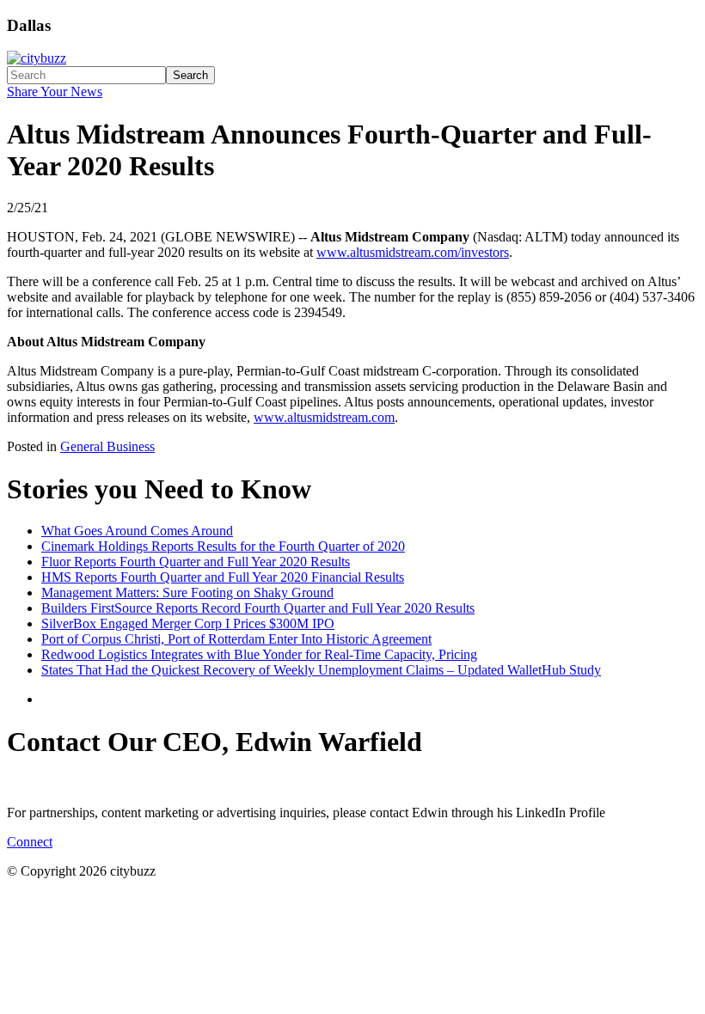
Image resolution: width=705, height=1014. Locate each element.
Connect (29, 841)
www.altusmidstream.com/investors (412, 252)
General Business (107, 446)
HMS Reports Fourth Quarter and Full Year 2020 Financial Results (222, 577)
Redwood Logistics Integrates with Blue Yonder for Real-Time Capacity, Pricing (259, 654)
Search (190, 75)
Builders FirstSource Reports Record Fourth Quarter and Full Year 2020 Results (258, 608)
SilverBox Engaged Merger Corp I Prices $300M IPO (187, 623)
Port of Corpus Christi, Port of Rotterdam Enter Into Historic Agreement (236, 639)
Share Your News (54, 91)
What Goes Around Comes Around (137, 530)
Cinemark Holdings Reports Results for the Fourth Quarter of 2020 (223, 546)
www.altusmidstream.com (324, 417)
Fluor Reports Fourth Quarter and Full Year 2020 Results (195, 561)
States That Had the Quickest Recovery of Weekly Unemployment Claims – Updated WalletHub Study (321, 670)
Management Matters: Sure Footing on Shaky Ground (187, 592)
